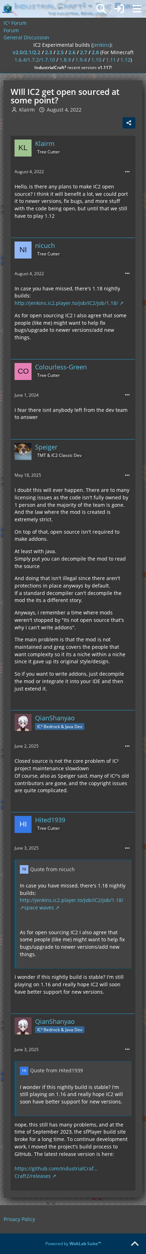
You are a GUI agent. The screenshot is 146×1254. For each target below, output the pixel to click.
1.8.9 (65, 59)
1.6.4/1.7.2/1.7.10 (35, 59)
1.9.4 (81, 59)
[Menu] (137, 9)
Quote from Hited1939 (56, 1070)
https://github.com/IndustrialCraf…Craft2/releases (56, 1172)
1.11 (111, 59)
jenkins (101, 44)
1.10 (96, 59)
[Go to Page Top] (134, 1244)
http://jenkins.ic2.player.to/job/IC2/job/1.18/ (66, 303)
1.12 (125, 59)
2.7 (83, 52)
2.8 (95, 52)
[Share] (129, 123)
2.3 (48, 52)
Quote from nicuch (52, 869)
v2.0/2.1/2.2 (26, 52)
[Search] (101, 9)
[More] (127, 172)
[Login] (119, 9)
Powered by (73, 1244)
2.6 (71, 52)
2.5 (60, 52)
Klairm (27, 109)
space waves (39, 907)
